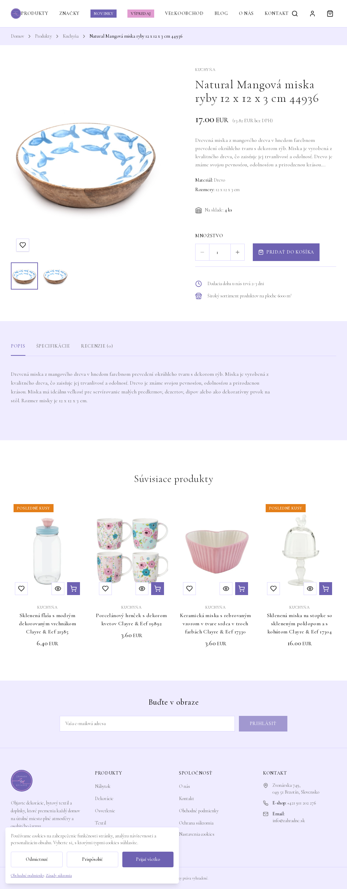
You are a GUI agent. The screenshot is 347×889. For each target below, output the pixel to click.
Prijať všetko (148, 859)
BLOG (221, 13)
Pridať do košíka (290, 252)
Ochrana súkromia (196, 823)
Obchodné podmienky (199, 811)
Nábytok (102, 786)
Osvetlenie (105, 811)
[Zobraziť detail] (58, 588)
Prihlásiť (263, 723)
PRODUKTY (34, 13)
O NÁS (246, 13)
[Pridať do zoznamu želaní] (22, 245)
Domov (17, 36)
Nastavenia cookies (197, 834)
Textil (100, 823)
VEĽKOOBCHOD (184, 13)
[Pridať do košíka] (73, 588)
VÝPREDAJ (141, 13)
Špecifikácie (53, 346)
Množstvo (209, 236)
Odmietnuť (37, 859)
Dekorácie (104, 798)
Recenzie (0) (97, 346)
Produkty (43, 36)
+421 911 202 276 (301, 803)
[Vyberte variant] (241, 588)
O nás (184, 786)
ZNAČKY (69, 13)
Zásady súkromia (59, 875)
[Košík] (330, 13)
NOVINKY (103, 13)
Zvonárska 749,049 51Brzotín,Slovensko (295, 788)
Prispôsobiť (92, 859)
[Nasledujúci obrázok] (151, 162)
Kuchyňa (71, 36)
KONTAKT (277, 13)
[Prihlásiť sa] (312, 13)
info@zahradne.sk (288, 820)
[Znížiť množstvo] (202, 252)
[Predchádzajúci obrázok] (22, 162)
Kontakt (186, 798)
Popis (18, 346)
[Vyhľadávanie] (295, 13)
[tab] (24, 276)
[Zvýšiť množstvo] (237, 252)
